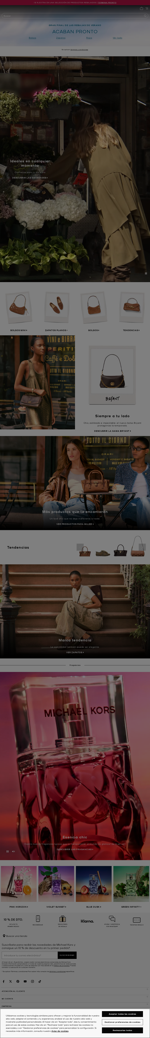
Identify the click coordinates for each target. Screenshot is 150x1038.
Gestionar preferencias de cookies (122, 1022)
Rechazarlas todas (122, 1030)
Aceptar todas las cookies (122, 1014)
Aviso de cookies (59, 1031)
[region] (75, 1023)
